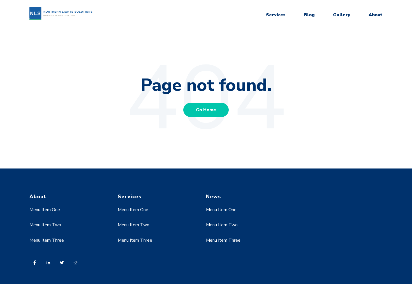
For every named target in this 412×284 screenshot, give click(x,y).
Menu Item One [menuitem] (44, 210)
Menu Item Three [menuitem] (46, 240)
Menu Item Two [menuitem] (45, 225)
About (376, 15)
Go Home (206, 110)
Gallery (341, 15)
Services (276, 15)
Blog (309, 15)
